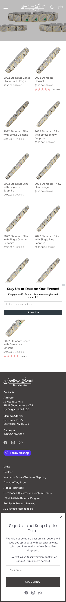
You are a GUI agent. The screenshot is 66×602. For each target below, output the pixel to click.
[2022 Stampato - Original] (48, 60)
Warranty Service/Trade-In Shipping (25, 477)
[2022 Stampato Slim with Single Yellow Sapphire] (48, 114)
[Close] (61, 517)
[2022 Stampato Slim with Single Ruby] (48, 271)
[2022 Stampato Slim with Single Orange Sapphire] (17, 219)
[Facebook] (26, 592)
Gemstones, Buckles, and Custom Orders (28, 493)
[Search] (52, 8)
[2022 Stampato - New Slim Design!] (48, 166)
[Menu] (6, 7)
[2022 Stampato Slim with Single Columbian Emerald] (17, 271)
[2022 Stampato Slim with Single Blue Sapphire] (48, 219)
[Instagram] (33, 592)
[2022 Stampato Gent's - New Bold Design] (17, 60)
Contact (8, 472)
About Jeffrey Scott (15, 482)
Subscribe (33, 581)
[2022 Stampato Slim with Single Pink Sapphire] (17, 166)
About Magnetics (14, 487)
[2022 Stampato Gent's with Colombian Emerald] (17, 323)
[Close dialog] (63, 285)
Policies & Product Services (19, 503)
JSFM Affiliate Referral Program (22, 498)
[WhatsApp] (40, 592)
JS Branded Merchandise (18, 508)
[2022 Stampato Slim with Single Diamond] (17, 114)
